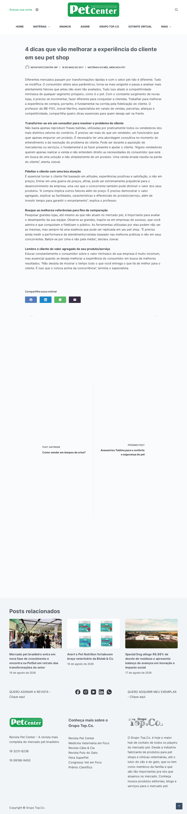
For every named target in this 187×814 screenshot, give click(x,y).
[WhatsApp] (60, 299)
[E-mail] (75, 299)
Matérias (39, 26)
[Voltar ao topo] (179, 806)
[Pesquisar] (176, 9)
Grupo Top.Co (109, 26)
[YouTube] (93, 692)
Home (20, 26)
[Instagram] (85, 692)
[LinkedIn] (45, 299)
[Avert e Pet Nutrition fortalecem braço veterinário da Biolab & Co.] (93, 634)
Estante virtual (140, 26)
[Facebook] (31, 299)
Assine (85, 26)
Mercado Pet (117, 67)
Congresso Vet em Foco (85, 762)
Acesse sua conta (20, 9)
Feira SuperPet (78, 757)
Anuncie (65, 26)
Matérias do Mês (98, 67)
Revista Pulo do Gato (83, 752)
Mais (164, 26)
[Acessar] (37, 9)
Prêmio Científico (80, 767)
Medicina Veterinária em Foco (88, 743)
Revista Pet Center (81, 738)
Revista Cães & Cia (81, 748)
